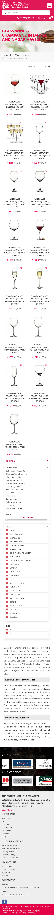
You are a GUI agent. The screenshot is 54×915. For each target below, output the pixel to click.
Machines (10, 493)
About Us (6, 818)
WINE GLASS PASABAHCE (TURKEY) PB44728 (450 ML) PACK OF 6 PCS (14, 348)
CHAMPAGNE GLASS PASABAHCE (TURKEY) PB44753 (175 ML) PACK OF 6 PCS (14, 397)
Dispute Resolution (10, 858)
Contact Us (6, 831)
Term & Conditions (9, 845)
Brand (9, 527)
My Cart (5, 876)
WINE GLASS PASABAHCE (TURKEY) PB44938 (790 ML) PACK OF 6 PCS (39, 397)
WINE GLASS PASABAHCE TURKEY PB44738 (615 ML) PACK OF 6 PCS (39, 348)
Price (8, 514)
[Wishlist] (21, 73)
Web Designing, (34, 911)
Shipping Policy (8, 855)
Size (8, 626)
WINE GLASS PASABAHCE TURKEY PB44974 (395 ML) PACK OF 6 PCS (15, 446)
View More (7, 810)
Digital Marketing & (10, 913)
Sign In (41, 18)
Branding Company (27, 913)
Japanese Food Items (15, 490)
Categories (11, 467)
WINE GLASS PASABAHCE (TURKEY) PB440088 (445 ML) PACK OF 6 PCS (39, 106)
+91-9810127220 (26, 18)
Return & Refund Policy (11, 848)
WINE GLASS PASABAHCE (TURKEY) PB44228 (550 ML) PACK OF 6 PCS (14, 203)
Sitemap (5, 834)
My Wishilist (7, 872)
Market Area (7, 837)
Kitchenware (11, 505)
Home (5, 55)
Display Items (11, 499)
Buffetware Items (13, 502)
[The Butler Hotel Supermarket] (27, 5)
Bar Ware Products (14, 480)
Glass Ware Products (19, 55)
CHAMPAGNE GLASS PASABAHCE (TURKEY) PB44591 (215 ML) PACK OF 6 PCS (14, 300)
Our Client (6, 824)
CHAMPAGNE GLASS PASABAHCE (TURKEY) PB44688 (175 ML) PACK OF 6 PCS (39, 300)
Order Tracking (8, 869)
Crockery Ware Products (16, 474)
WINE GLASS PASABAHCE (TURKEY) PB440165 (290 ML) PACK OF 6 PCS (39, 154)
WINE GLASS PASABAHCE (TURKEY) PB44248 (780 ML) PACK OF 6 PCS (14, 251)
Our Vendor (7, 827)
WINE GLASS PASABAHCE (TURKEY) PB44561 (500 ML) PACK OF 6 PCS (39, 251)
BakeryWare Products (15, 471)
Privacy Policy (8, 851)
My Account (7, 866)
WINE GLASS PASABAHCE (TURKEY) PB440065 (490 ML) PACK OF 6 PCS (14, 106)
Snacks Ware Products (15, 483)
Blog (4, 821)
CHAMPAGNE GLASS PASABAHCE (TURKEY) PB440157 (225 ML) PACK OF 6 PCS (14, 154)
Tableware (10, 496)
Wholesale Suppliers (14, 508)
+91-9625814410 (22, 895)
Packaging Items (13, 486)
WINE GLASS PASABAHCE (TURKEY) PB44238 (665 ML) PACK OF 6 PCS (39, 203)
